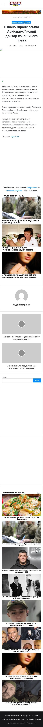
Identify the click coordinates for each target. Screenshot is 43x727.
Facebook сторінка (14, 191)
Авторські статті (26, 17)
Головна (15, 17)
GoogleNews (32, 188)
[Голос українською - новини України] (15, 4)
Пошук (4, 377)
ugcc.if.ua (15, 136)
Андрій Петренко (22, 305)
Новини (27, 22)
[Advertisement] (21, 164)
